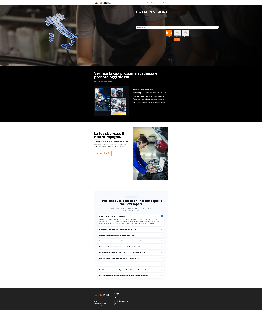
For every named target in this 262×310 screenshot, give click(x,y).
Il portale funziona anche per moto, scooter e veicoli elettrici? (119, 258)
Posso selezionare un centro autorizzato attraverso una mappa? (120, 241)
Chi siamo (153, 2)
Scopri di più (102, 153)
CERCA (177, 39)
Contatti (160, 2)
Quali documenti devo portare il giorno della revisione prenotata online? (122, 270)
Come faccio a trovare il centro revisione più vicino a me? (117, 229)
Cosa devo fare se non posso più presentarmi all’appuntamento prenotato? (123, 275)
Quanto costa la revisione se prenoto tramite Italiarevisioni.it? (119, 247)
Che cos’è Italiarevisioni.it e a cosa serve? (112, 216)
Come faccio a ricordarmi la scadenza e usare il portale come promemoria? (123, 264)
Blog (148, 2)
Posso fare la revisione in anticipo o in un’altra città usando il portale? (122, 252)
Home (144, 2)
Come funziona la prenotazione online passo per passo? (117, 235)
